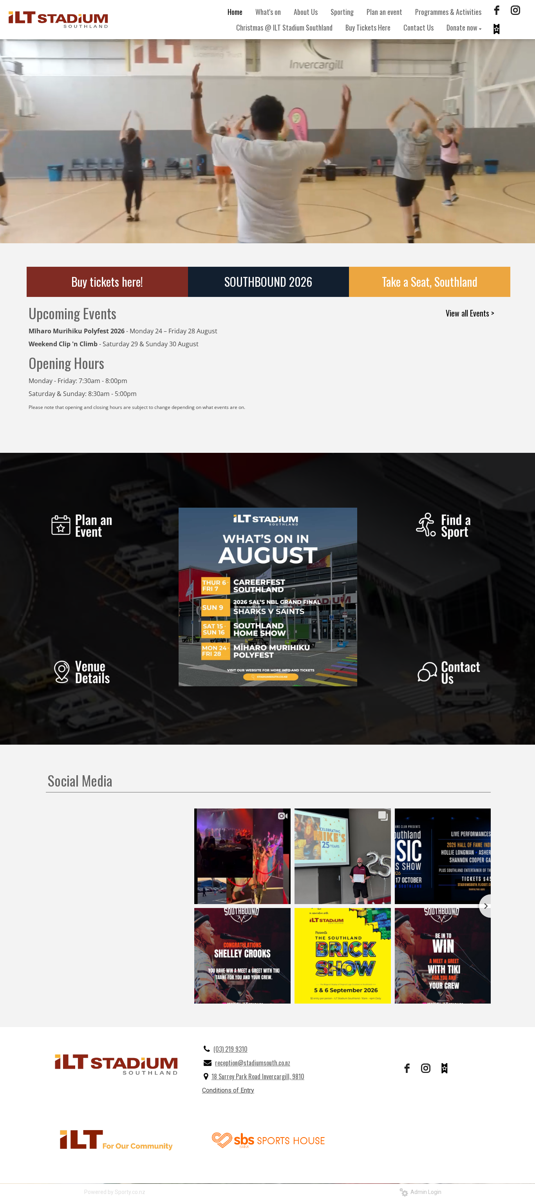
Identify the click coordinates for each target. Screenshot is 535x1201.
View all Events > (470, 313)
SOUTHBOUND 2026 (268, 281)
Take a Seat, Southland (429, 281)
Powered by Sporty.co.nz (114, 1192)
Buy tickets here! (107, 281)
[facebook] (496, 10)
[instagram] (515, 10)
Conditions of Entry (228, 1090)
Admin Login (424, 1192)
